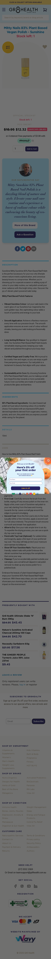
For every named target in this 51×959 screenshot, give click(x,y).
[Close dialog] (48, 460)
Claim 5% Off (25, 488)
